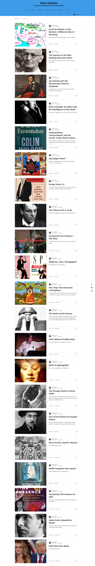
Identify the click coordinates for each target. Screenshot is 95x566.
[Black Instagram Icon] (91, 291)
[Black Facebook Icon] (91, 284)
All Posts (16, 18)
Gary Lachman (48, 3)
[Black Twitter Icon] (91, 287)
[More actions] (77, 26)
